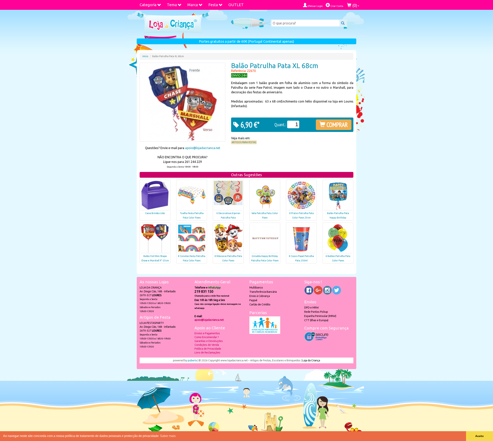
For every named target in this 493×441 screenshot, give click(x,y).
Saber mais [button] (168, 436)
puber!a (192, 360)
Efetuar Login (315, 6)
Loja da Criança (311, 360)
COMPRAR (336, 125)
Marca (192, 5)
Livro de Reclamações (207, 352)
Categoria (148, 5)
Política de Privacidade (208, 348)
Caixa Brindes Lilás (155, 213)
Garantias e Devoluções (209, 341)
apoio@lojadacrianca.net (202, 148)
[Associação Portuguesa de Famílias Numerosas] (264, 332)
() (354, 5)
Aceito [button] (479, 436)
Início (145, 56)
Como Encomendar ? (207, 337)
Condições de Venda (207, 344)
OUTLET (236, 5)
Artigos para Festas (244, 142)
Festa (213, 5)
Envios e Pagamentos (207, 333)
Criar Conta (336, 6)
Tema (172, 5)
